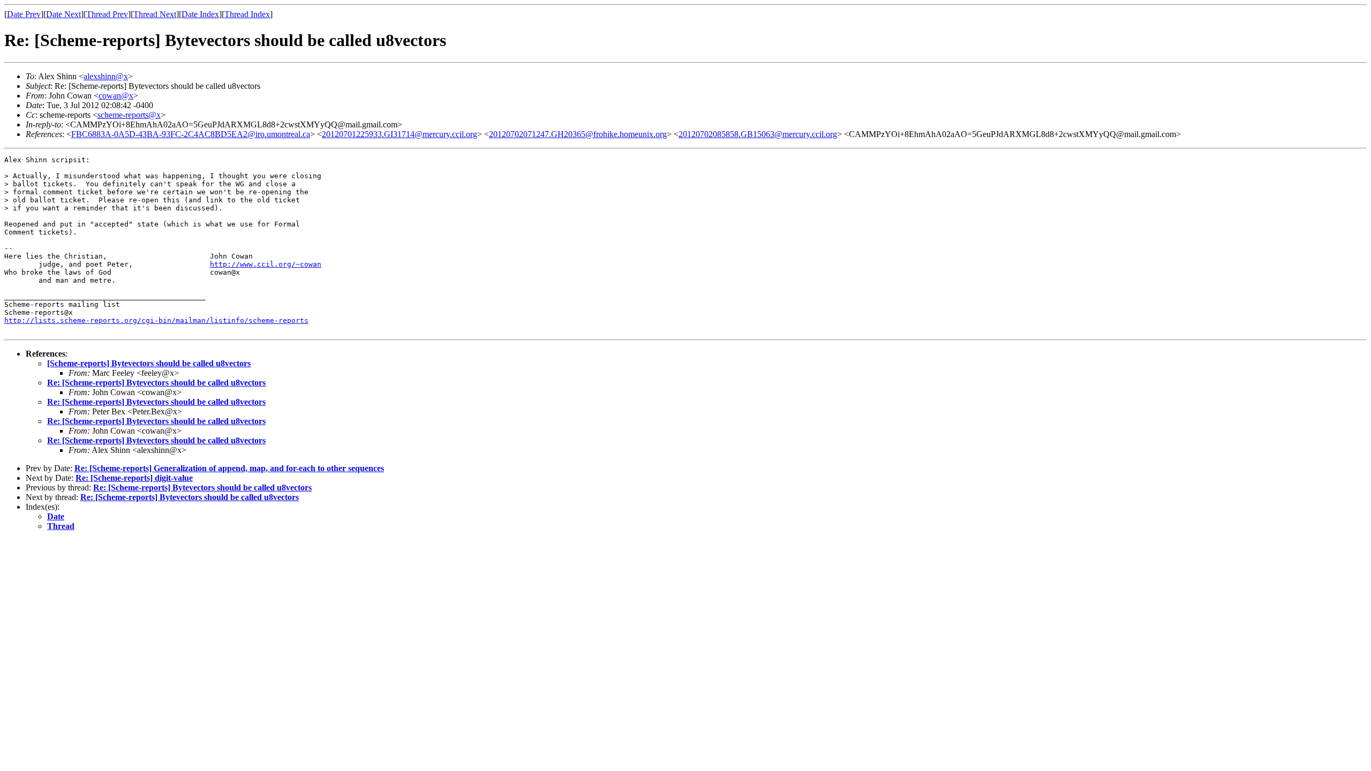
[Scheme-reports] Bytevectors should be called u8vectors (149, 363)
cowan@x (116, 95)
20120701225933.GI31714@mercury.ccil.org (399, 134)
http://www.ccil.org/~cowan (265, 264)
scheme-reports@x (129, 114)
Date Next (63, 14)
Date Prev (24, 14)
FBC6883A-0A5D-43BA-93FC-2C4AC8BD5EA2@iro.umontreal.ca (190, 134)
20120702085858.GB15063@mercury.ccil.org (758, 134)
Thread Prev (107, 14)
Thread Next (154, 14)
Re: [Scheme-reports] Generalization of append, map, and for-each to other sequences (229, 468)
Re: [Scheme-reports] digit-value (134, 477)
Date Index (200, 14)
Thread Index (247, 14)
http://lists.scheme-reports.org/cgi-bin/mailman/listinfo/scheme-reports (156, 320)
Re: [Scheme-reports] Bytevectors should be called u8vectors (156, 382)
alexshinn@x (106, 76)
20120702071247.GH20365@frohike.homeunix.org (578, 134)
